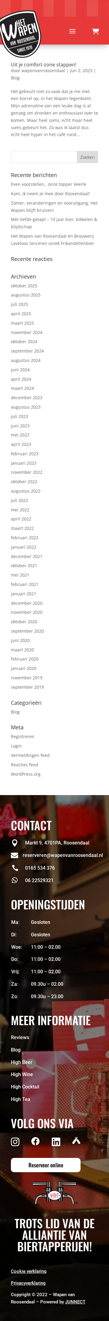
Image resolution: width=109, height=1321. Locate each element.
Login (16, 746)
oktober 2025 (24, 286)
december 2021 (26, 556)
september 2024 (27, 351)
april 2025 (21, 313)
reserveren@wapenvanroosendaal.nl (63, 855)
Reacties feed (24, 765)
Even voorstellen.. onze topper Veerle (48, 184)
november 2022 (26, 472)
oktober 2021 (24, 565)
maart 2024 (22, 388)
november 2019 (26, 678)
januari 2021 (23, 594)
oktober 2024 (24, 341)
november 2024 (26, 332)
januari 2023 (23, 463)
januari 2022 (23, 547)
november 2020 (26, 612)
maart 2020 (22, 650)
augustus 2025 (26, 295)
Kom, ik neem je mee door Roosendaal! (50, 193)
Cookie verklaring (29, 1271)
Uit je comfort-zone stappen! (43, 64)
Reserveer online (45, 1165)
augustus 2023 (26, 407)
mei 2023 (20, 435)
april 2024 (21, 379)
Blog (15, 78)
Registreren (23, 736)
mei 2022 (20, 510)
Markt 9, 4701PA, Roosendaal (57, 843)
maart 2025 (22, 323)
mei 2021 (20, 575)
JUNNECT (75, 1302)
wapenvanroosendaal (43, 70)
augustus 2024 (26, 360)
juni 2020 (20, 640)
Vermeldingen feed (30, 755)
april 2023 (21, 444)
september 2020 (27, 631)
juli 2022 (19, 500)
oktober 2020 (24, 621)
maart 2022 (22, 528)
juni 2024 (20, 370)
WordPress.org (26, 774)
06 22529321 (39, 880)
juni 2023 (20, 426)
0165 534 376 (40, 868)
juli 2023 (19, 416)
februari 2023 (24, 453)
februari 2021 (24, 584)
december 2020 (26, 603)
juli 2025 (19, 304)
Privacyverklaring (28, 1283)
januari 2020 (23, 668)
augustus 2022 (26, 491)
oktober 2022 (24, 481)
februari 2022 (24, 537)
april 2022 (21, 519)
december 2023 (26, 397)
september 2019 (27, 687)
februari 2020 (24, 659)
